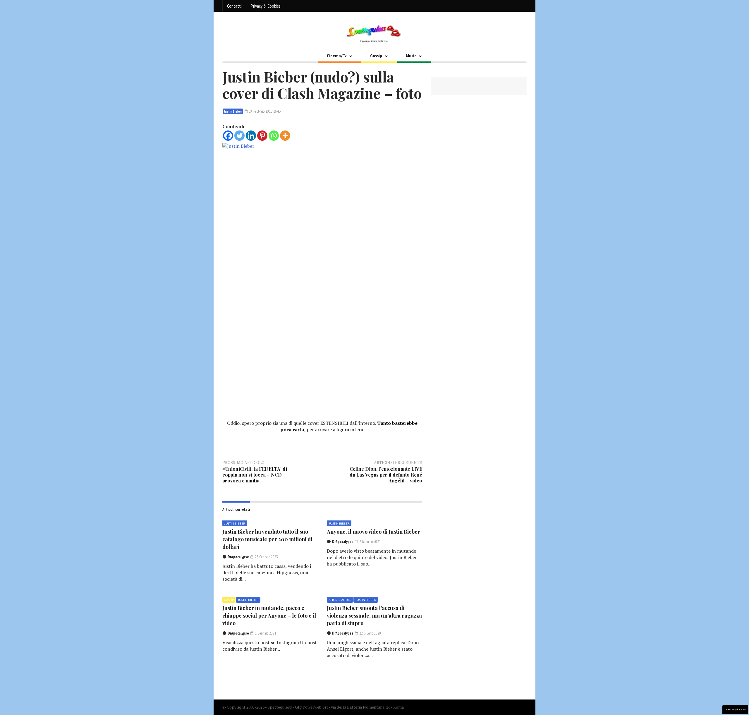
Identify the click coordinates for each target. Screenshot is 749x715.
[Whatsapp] (274, 135)
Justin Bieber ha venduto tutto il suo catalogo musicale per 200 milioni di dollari (267, 539)
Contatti (234, 6)
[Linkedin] (251, 135)
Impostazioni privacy (735, 709)
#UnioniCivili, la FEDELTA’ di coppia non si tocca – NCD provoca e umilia (254, 475)
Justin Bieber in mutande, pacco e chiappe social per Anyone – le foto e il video (269, 615)
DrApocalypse (238, 556)
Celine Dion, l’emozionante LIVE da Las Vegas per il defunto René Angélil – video (386, 475)
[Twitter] (239, 135)
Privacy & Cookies (266, 6)
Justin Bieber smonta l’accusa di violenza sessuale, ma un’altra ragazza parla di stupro (374, 615)
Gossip (376, 56)
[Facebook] (228, 135)
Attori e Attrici (340, 599)
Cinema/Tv (336, 56)
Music (411, 56)
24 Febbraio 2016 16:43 (264, 111)
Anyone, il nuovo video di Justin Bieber (373, 531)
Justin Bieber (233, 111)
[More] (285, 135)
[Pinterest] (262, 135)
